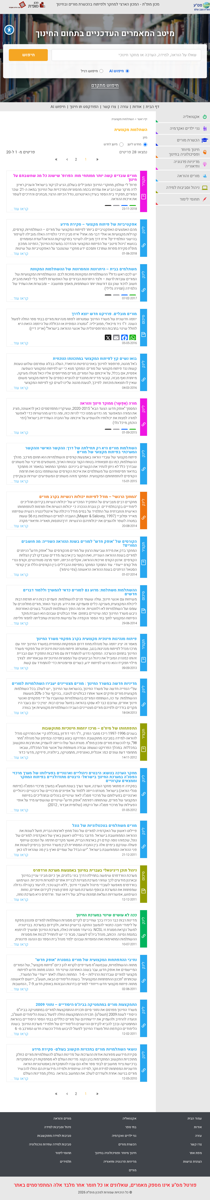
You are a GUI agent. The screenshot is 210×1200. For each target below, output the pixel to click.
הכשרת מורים (127, 1144)
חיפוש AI (58, 107)
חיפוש (28, 55)
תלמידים (65, 1161)
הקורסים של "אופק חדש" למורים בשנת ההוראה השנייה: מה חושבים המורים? (79, 543)
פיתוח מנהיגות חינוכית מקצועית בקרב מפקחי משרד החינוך (86, 639)
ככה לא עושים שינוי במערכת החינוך (106, 915)
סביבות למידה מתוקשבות (54, 1135)
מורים (132, 1170)
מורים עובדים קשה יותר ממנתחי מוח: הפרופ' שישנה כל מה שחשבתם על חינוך (75, 177)
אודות (137, 107)
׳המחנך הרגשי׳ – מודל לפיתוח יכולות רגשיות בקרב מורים (88, 497)
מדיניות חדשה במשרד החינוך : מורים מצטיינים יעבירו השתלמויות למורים (74, 683)
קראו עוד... (19, 209)
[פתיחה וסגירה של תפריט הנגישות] (9, 30)
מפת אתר (195, 1153)
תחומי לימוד (63, 1153)
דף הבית (152, 107)
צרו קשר (109, 107)
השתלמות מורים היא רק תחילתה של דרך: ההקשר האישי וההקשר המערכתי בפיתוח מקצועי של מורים (81, 450)
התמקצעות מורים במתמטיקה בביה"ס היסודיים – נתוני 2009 (86, 1004)
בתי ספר (130, 1127)
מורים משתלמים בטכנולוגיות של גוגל (104, 825)
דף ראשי (142, 119)
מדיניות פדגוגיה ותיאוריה (120, 1161)
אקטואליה (129, 1118)
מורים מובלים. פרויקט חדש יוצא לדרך (104, 314)
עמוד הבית (195, 1118)
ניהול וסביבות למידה (57, 1127)
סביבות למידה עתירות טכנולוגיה (50, 1144)
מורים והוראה (62, 1118)
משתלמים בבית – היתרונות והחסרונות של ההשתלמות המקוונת (83, 269)
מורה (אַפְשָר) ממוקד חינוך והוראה (108, 403)
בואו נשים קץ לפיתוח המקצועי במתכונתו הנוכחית (95, 358)
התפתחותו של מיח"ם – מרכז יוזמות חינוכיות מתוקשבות (89, 728)
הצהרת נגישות (192, 1161)
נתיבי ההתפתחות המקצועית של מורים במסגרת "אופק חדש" (86, 960)
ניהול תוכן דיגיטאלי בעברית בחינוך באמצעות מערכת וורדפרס (85, 870)
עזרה (124, 107)
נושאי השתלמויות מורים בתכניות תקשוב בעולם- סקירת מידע (84, 1049)
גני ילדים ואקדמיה (124, 1135)
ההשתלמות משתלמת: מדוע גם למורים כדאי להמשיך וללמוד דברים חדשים (80, 592)
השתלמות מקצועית (123, 119)
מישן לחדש (111, 144)
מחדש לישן (134, 144)
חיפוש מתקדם (105, 85)
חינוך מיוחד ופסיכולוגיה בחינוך (115, 1153)
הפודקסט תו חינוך (84, 107)
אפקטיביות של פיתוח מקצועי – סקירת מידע (98, 224)
